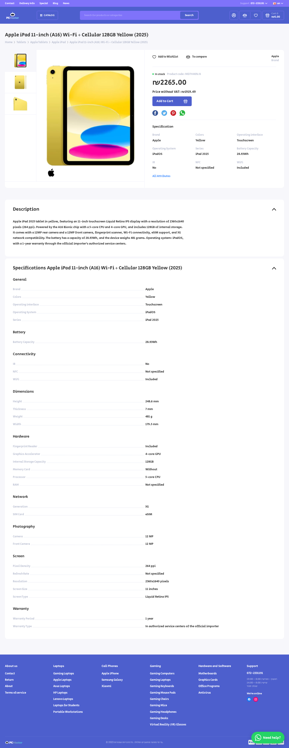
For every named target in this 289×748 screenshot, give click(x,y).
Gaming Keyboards (162, 686)
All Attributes (161, 176)
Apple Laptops (62, 680)
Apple (275, 56)
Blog (55, 3)
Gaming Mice (158, 705)
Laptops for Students (66, 705)
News (66, 3)
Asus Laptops (61, 686)
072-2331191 (252, 3)
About (9, 686)
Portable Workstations (68, 712)
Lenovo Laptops (63, 699)
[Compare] (245, 15)
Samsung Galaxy (112, 680)
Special (44, 3)
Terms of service (15, 693)
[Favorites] (255, 15)
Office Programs (209, 686)
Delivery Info (27, 3)
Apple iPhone (110, 674)
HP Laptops (60, 693)
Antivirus (204, 693)
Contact (9, 3)
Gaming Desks (159, 718)
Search (189, 15)
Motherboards (207, 674)
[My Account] (234, 15)
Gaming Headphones (163, 712)
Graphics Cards (208, 680)
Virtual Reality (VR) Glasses (168, 725)
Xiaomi (106, 686)
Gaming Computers (162, 674)
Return (9, 680)
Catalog (49, 15)
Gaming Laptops (63, 674)
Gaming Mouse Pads (163, 693)
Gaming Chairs (159, 699)
